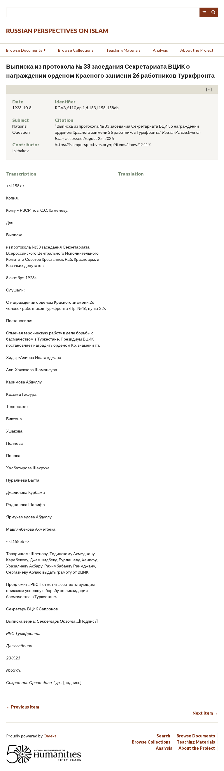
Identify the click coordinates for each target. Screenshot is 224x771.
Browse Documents (24, 50)
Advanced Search (204, 12)
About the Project (197, 50)
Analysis (160, 50)
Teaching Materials (123, 50)
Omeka (50, 735)
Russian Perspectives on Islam (57, 30)
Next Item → (205, 713)
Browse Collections (76, 50)
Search (213, 12)
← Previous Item (22, 706)
